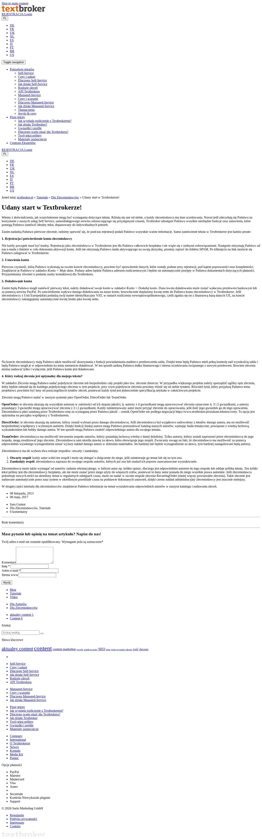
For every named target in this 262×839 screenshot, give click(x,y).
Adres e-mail (10, 570)
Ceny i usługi (26, 76)
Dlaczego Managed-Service (36, 102)
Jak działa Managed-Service (36, 106)
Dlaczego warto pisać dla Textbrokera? (43, 132)
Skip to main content (15, 3)
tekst (108, 649)
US (12, 55)
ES (12, 40)
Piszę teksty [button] (17, 117)
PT (12, 47)
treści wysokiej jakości (121, 649)
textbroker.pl (25, 197)
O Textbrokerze (20, 743)
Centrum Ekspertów (23, 143)
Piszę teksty (17, 707)
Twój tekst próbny (30, 135)
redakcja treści (90, 649)
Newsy (14, 747)
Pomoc (14, 758)
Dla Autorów (18, 604)
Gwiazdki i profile (30, 128)
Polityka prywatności (23, 819)
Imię (4, 566)
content (43, 648)
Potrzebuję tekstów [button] (22, 69)
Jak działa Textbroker (23, 718)
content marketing (64, 649)
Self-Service (26, 73)
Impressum (17, 822)
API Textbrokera (29, 91)
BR (12, 51)
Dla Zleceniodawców (65, 197)
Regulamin (17, 815)
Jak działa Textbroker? (32, 124)
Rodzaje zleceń (28, 87)
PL (5, 18)
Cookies (15, 826)
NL (12, 36)
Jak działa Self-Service (32, 84)
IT (11, 44)
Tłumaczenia (26, 110)
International (18, 739)
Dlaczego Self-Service (32, 80)
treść (135, 649)
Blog (13, 589)
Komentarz (9, 562)
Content (16, 618)
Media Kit (16, 754)
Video (14, 597)
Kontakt (15, 750)
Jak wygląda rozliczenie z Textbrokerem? (44, 121)
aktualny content (22, 614)
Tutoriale (42, 197)
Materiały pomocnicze (32, 139)
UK (12, 33)
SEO (101, 649)
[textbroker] (23, 10)
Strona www (10, 575)
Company (16, 736)
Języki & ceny (27, 113)
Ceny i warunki (28, 98)
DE (12, 25)
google (80, 649)
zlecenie (143, 649)
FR (12, 29)
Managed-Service (29, 95)
